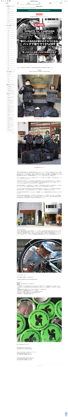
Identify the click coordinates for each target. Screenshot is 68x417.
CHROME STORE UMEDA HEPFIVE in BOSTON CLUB (26, 352)
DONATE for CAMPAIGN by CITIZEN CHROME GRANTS (26, 7)
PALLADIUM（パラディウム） (11, 120)
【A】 (8, 29)
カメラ (8, 14)
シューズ (9, 18)
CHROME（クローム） (10, 90)
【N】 (8, 52)
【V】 (8, 64)
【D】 (8, 35)
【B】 (8, 31)
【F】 (8, 37)
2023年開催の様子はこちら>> (39, 118)
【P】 (8, 56)
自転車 (8, 12)
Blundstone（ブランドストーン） (11, 98)
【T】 (8, 62)
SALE (8, 22)
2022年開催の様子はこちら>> (39, 167)
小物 (8, 81)
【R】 (8, 58)
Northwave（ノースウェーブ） (11, 115)
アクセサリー (9, 20)
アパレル (9, 79)
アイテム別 (8, 73)
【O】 (8, 54)
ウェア (8, 16)
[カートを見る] (66, 1)
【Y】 (8, 66)
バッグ (8, 10)
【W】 (8, 68)
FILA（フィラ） (10, 104)
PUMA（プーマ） (10, 88)
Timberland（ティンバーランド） (11, 127)
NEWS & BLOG (22, 4)
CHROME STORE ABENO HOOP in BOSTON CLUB (25, 357)
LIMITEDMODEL (9, 86)
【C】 (8, 33)
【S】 (8, 60)
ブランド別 (8, 27)
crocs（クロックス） (10, 102)
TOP (18, 4)
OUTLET (8, 95)
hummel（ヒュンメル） (11, 106)
